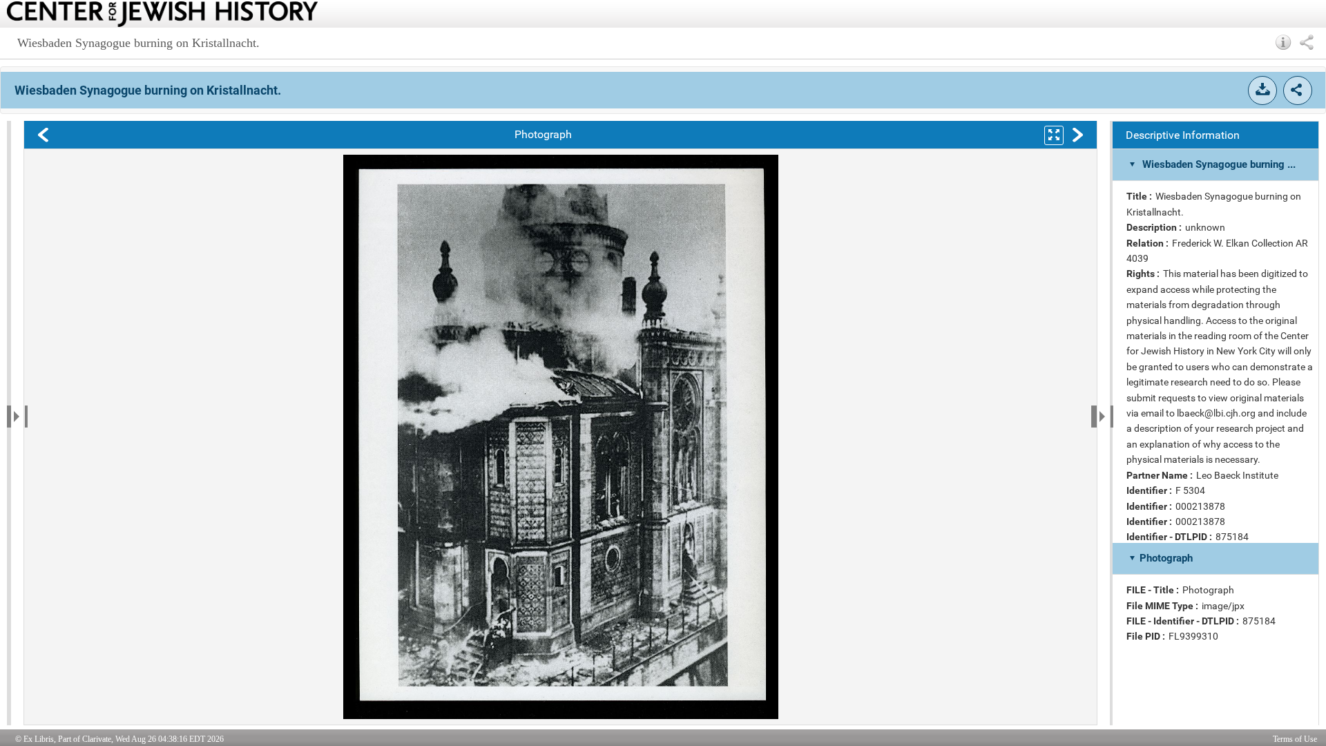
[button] (1283, 42)
